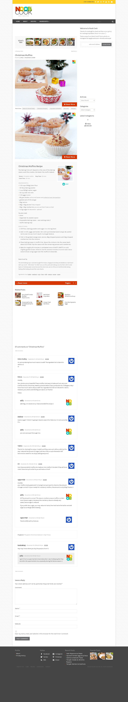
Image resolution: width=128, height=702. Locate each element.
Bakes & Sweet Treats (29, 108)
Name (17, 608)
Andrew (20, 417)
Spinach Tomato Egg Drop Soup (77, 655)
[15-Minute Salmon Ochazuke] (71, 42)
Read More (70, 104)
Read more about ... (100, 33)
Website (17, 624)
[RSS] (109, 2)
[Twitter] (98, 2)
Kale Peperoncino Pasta (74, 653)
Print (66, 184)
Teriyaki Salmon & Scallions (76, 664)
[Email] (111, 2)
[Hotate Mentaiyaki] (93, 656)
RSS (44, 660)
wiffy (22, 400)
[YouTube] (106, 2)
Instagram (58, 654)
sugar (58, 274)
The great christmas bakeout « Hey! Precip (37, 535)
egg (39, 274)
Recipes (33, 21)
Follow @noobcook (88, 125)
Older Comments (19, 351)
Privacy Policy (21, 655)
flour (42, 274)
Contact (48, 666)
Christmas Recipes (42, 108)
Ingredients (43, 21)
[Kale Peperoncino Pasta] (29, 42)
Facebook (46, 654)
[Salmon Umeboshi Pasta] (46, 42)
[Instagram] (101, 2)
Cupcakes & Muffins (55, 108)
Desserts (66, 108)
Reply (47, 359)
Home (18, 21)
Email (17, 616)
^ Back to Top (20, 666)
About (25, 21)
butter (29, 274)
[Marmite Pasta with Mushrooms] (101, 656)
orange (50, 274)
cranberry (34, 274)
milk (46, 274)
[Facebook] (95, 2)
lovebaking (22, 545)
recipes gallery (107, 31)
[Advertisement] (76, 11)
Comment (18, 587)
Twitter (45, 657)
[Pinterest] (103, 2)
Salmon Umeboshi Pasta (74, 658)
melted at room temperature (51, 197)
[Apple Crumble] (109, 656)
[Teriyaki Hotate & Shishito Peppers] (54, 42)
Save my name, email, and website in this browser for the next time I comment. (41, 634)
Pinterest (58, 657)
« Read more (21, 283)
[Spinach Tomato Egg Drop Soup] (38, 42)
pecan (54, 274)
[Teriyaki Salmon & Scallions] (62, 42)
